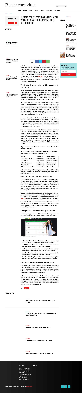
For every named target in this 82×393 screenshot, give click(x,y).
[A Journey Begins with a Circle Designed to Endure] (14, 339)
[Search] (66, 6)
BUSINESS (10, 14)
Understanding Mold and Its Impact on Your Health (39, 353)
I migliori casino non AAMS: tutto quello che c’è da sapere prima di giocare (71, 48)
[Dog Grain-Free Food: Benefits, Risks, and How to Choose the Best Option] (62, 55)
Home (6, 14)
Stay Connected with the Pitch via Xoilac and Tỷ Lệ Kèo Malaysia (40, 301)
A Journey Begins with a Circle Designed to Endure (39, 340)
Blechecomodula (29, 386)
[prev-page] (60, 60)
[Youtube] (16, 23)
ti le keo (26, 288)
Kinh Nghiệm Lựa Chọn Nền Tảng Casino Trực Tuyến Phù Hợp (11, 78)
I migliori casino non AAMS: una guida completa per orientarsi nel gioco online (71, 33)
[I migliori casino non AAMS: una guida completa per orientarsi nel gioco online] (62, 33)
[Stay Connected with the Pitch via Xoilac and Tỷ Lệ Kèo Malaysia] (14, 301)
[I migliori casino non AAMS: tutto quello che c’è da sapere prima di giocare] (62, 47)
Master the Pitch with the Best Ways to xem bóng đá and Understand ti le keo (41, 314)
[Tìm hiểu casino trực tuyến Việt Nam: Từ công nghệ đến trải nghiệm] (12, 52)
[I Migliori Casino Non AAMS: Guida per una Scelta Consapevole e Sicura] (62, 40)
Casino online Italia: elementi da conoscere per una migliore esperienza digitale (71, 26)
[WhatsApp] (48, 61)
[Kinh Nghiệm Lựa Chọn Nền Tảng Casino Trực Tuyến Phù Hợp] (12, 70)
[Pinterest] (44, 61)
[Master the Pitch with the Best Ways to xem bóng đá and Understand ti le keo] (14, 314)
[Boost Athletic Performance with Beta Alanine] (14, 326)
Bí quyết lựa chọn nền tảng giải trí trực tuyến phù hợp (12, 44)
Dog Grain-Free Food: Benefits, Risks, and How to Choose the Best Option (71, 55)
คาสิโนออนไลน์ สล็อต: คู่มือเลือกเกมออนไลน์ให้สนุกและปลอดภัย (12, 95)
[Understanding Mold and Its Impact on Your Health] (14, 352)
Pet (66, 53)
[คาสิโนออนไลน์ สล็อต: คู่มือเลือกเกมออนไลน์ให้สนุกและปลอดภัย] (12, 87)
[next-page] (62, 60)
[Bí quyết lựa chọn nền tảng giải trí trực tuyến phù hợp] (12, 35)
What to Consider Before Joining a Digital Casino (24, 380)
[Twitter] (13, 23)
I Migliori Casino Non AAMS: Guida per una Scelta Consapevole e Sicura (71, 40)
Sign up (68, 74)
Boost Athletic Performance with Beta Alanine (38, 327)
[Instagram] (11, 23)
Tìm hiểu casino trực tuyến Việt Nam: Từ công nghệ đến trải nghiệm (12, 61)
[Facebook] (9, 23)
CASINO (7, 58)
